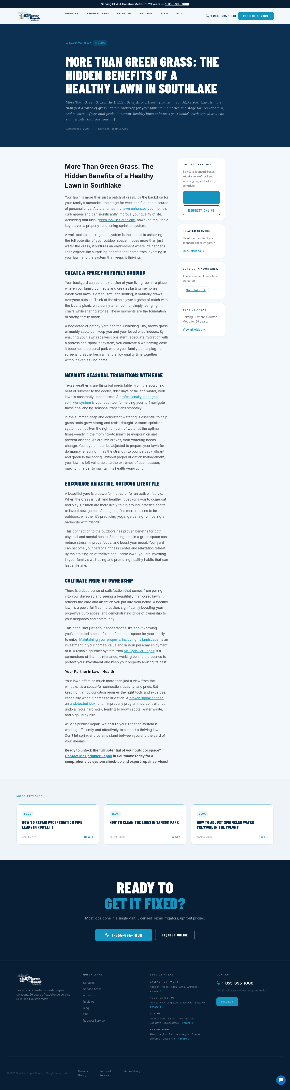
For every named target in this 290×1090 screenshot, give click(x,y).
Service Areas (98, 13)
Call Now (227, 1001)
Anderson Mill (158, 1018)
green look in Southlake (116, 220)
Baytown (200, 1002)
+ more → (155, 991)
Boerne (196, 1034)
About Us (124, 13)
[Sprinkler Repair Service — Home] (28, 15)
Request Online (201, 210)
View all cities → (194, 329)
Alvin (162, 1002)
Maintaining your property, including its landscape (119, 640)
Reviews (146, 13)
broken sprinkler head (146, 698)
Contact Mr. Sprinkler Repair (88, 756)
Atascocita (186, 1002)
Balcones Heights (179, 1034)
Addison (154, 986)
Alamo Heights (158, 1034)
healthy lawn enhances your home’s (138, 209)
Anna (182, 986)
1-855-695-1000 (177, 4)
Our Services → (193, 251)
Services (71, 13)
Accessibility (132, 1071)
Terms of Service (105, 1073)
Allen (174, 986)
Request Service (256, 16)
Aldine (153, 1002)
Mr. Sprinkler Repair (139, 651)
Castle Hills (169, 1038)
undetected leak (82, 704)
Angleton (172, 1002)
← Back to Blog (79, 43)
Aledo (165, 986)
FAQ (179, 13)
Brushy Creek (171, 1022)
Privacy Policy (83, 1073)
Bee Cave (155, 1022)
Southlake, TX (196, 290)
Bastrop (190, 1018)
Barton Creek (175, 1018)
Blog (164, 13)
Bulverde (155, 1038)
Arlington (192, 986)
